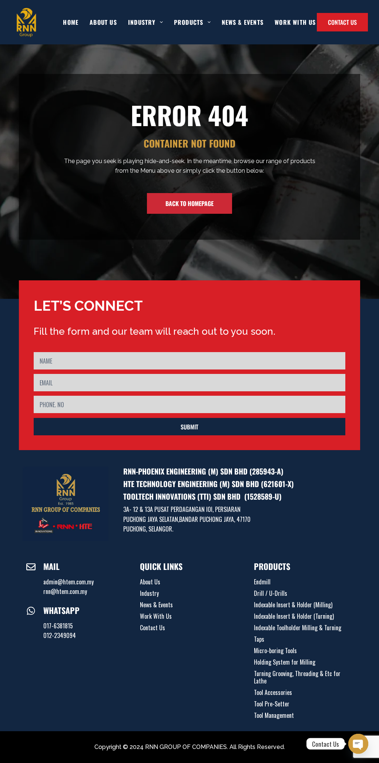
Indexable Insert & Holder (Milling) (293, 604)
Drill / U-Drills (270, 593)
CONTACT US (342, 22)
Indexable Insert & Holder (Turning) (294, 616)
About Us (103, 22)
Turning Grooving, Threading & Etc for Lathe (297, 677)
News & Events (243, 22)
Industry (149, 593)
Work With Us (295, 22)
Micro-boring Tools (275, 650)
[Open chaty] (358, 744)
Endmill (262, 581)
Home (70, 22)
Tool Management (274, 715)
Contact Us (152, 627)
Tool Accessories (273, 692)
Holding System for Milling (284, 662)
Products (189, 22)
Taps (259, 639)
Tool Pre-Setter (271, 703)
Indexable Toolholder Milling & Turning (297, 627)
